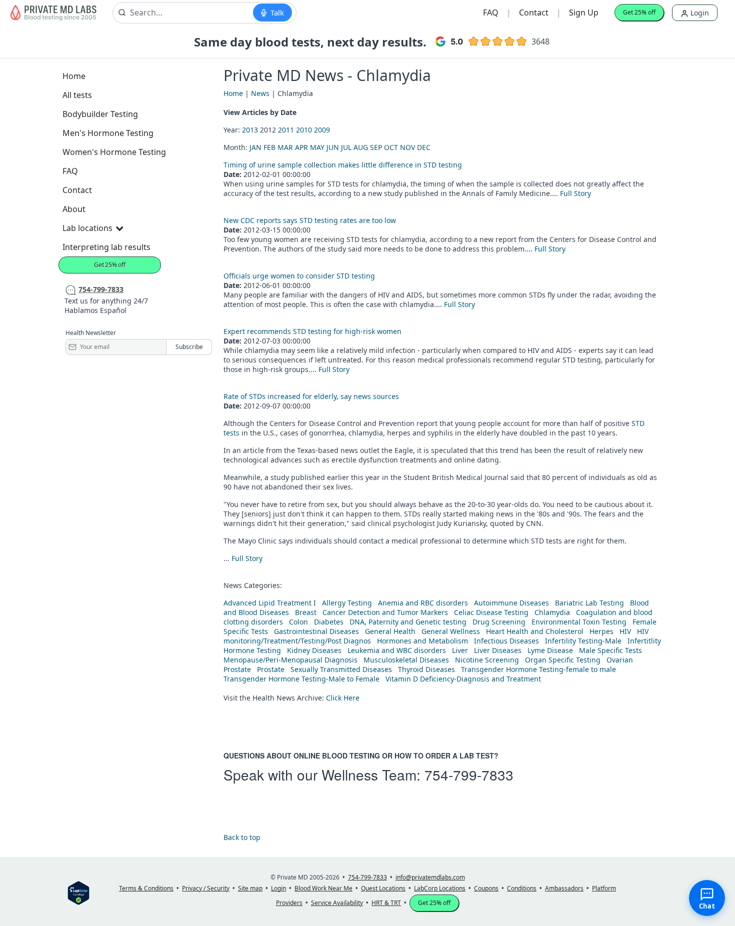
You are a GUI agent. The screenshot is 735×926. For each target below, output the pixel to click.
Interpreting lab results (106, 247)
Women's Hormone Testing (114, 152)
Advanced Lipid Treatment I (270, 603)
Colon (298, 621)
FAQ (490, 12)
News (260, 93)
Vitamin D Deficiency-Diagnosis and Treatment (464, 679)
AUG (361, 147)
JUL (346, 147)
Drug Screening (499, 621)
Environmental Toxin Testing (579, 621)
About (74, 209)
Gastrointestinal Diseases (316, 631)
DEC (423, 147)
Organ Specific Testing (562, 659)
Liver (460, 650)
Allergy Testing (347, 603)
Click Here (343, 697)
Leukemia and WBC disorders (397, 650)
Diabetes (329, 621)
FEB (270, 147)
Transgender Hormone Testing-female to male (538, 669)
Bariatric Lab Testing (589, 603)
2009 (322, 129)
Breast (305, 612)
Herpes (602, 631)
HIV (625, 631)
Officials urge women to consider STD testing (299, 275)
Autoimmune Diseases (511, 603)
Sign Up (583, 12)
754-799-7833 (469, 774)
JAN (256, 147)
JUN (332, 147)
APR (301, 147)
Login (698, 13)
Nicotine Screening (487, 659)
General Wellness (451, 631)
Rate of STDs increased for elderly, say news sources (311, 396)
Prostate (237, 669)
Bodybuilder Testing (100, 114)
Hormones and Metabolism (422, 641)
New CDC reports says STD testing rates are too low (310, 220)
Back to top (242, 837)
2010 (304, 129)
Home (74, 76)
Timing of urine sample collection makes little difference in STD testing (343, 165)
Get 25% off (639, 12)
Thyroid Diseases (426, 669)
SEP (376, 147)
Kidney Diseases (314, 650)
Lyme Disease (550, 650)
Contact (533, 12)
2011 (286, 129)
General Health (390, 631)
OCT (391, 147)
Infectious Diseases (506, 641)
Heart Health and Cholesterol (535, 631)
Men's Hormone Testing (108, 133)
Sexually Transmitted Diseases (341, 669)
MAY (317, 147)
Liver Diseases (498, 650)
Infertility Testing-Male (583, 641)
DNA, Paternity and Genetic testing (408, 621)
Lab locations (87, 228)
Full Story (575, 193)
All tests (77, 95)
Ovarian (619, 659)
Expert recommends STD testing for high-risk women (313, 331)
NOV (407, 147)
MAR (285, 147)
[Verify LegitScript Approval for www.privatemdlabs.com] (79, 892)
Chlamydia (552, 612)
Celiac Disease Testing (491, 612)
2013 (250, 129)
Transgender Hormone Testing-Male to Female (302, 679)
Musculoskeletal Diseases (406, 659)
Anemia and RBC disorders (423, 603)
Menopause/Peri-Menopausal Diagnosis (291, 659)
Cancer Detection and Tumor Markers (385, 612)
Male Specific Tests (610, 650)
